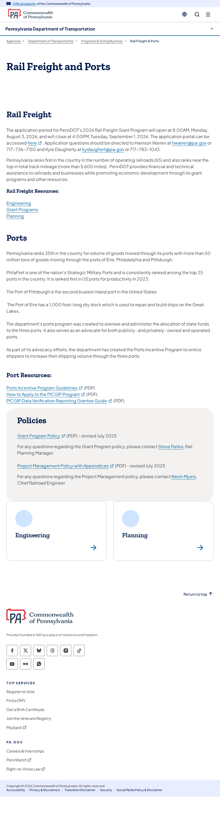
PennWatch (16, 760)
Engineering (18, 203)
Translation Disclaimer (80, 790)
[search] (197, 14)
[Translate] (184, 14)
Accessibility (15, 790)
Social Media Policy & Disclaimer (139, 790)
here (35, 143)
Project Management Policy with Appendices (65, 465)
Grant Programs (22, 209)
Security (106, 790)
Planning (15, 216)
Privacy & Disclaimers (45, 790)
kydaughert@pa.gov (103, 149)
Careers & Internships (25, 751)
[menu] (208, 14)
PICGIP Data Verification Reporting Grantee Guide (59, 400)
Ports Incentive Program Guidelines (44, 388)
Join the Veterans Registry (28, 718)
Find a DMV (15, 700)
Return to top (195, 594)
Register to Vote (20, 691)
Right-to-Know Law (23, 769)
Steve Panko (170, 446)
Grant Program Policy (41, 436)
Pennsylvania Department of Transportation (50, 28)
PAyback (14, 727)
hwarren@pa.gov (189, 143)
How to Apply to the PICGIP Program (46, 394)
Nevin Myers (183, 476)
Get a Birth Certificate (25, 709)
